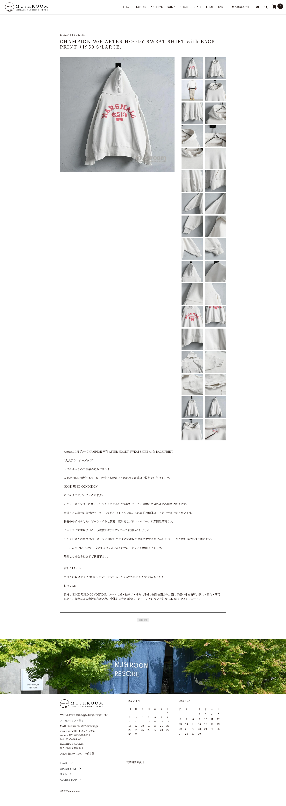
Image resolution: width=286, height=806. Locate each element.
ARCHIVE (156, 7)
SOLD (171, 7)
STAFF (197, 7)
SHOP (209, 7)
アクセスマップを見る (71, 720)
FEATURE (140, 7)
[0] (274, 8)
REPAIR (184, 7)
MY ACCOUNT (240, 7)
